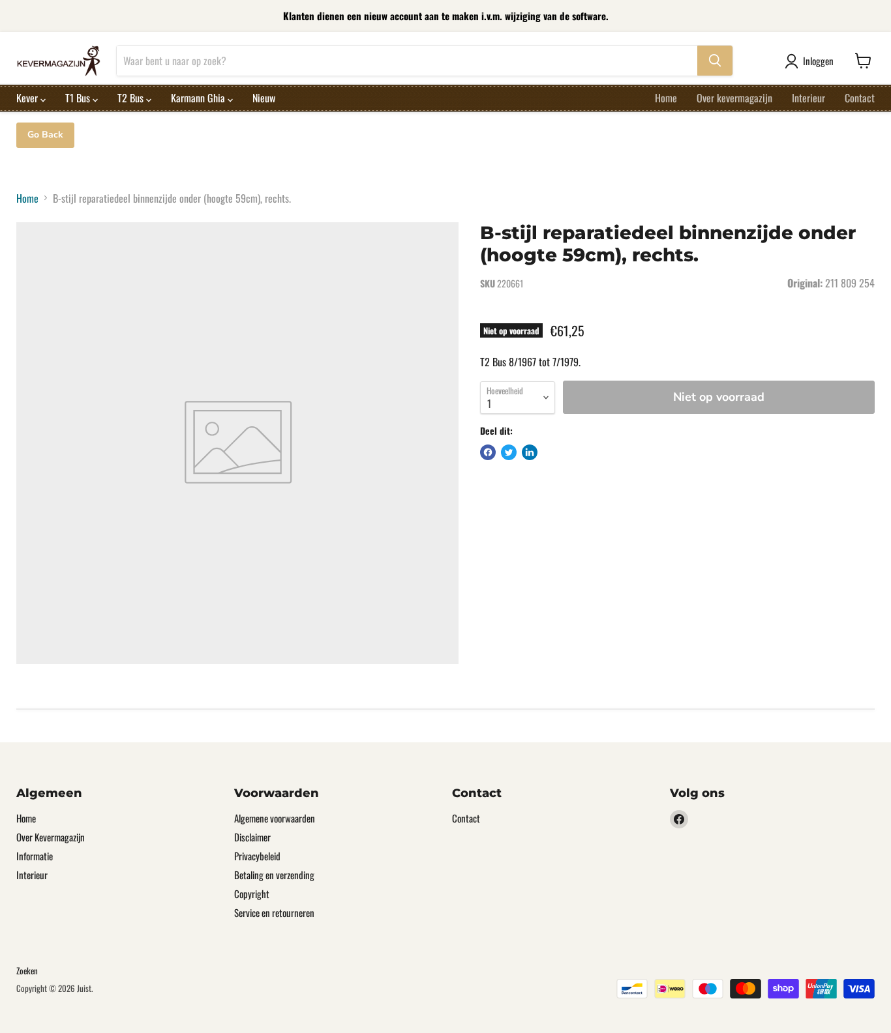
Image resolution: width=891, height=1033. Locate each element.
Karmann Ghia (199, 98)
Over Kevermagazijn (50, 837)
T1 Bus (79, 98)
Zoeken (27, 970)
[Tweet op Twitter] (509, 452)
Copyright (251, 893)
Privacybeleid (257, 856)
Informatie (34, 856)
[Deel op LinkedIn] (529, 452)
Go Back (45, 134)
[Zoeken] (714, 61)
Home (666, 98)
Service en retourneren (274, 912)
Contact (860, 98)
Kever (28, 98)
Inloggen (818, 60)
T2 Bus (131, 98)
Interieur (808, 98)
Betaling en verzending (274, 874)
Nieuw (263, 98)
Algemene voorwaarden (274, 818)
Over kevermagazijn (734, 98)
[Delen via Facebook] (488, 452)
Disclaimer (252, 837)
